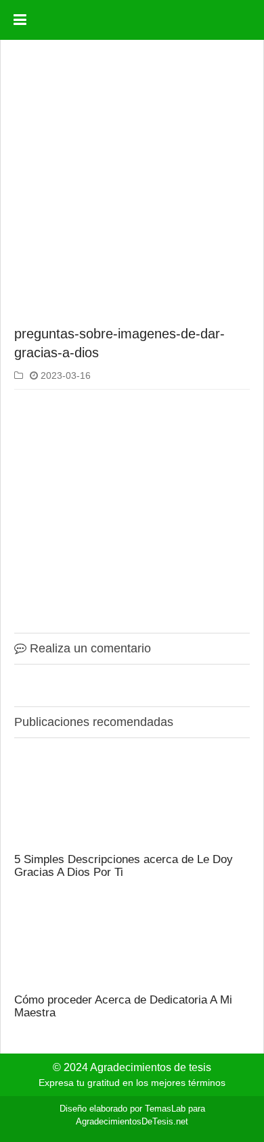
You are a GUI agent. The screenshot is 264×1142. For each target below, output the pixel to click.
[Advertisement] (132, 185)
